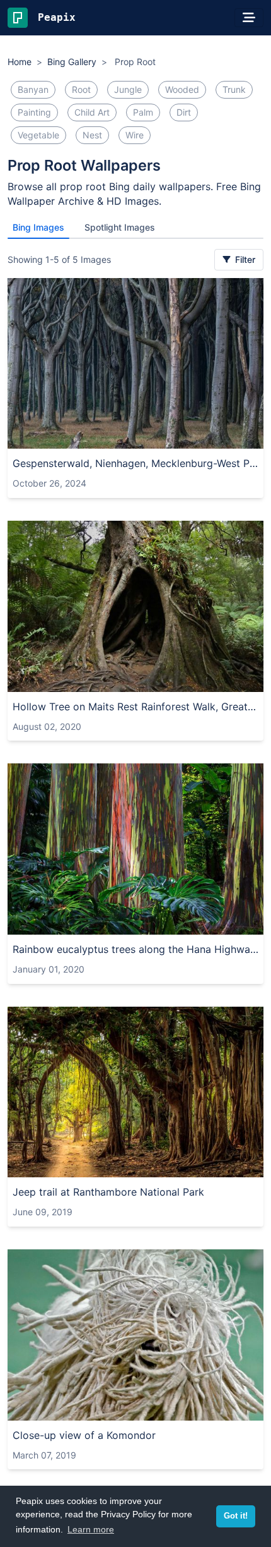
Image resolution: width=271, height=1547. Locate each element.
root (81, 89)
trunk (234, 89)
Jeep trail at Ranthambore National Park (108, 1192)
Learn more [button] (90, 1529)
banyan (33, 89)
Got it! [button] (236, 1516)
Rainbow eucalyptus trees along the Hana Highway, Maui (135, 949)
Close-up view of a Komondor (84, 1435)
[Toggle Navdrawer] (248, 17)
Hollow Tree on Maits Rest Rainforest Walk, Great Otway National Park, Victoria (135, 706)
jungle (128, 89)
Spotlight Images (119, 227)
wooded (182, 89)
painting (34, 112)
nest (92, 135)
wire (134, 135)
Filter (244, 259)
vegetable (38, 135)
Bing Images (38, 227)
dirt (183, 112)
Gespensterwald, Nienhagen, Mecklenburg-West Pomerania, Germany (135, 463)
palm (143, 112)
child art (92, 112)
